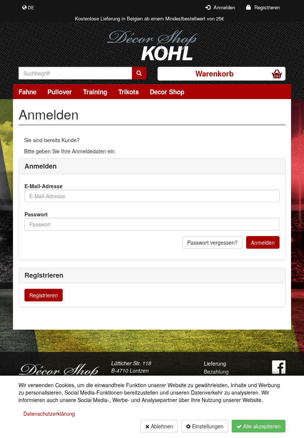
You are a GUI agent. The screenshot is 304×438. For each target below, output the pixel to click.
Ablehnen (161, 426)
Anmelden (263, 242)
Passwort (36, 214)
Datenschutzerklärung (49, 413)
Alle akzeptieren (261, 426)
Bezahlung (216, 371)
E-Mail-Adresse (43, 186)
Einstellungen (207, 426)
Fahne (27, 91)
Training (95, 91)
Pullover (59, 91)
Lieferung (215, 363)
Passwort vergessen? (212, 242)
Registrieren (43, 295)
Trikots (128, 91)
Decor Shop (167, 91)
